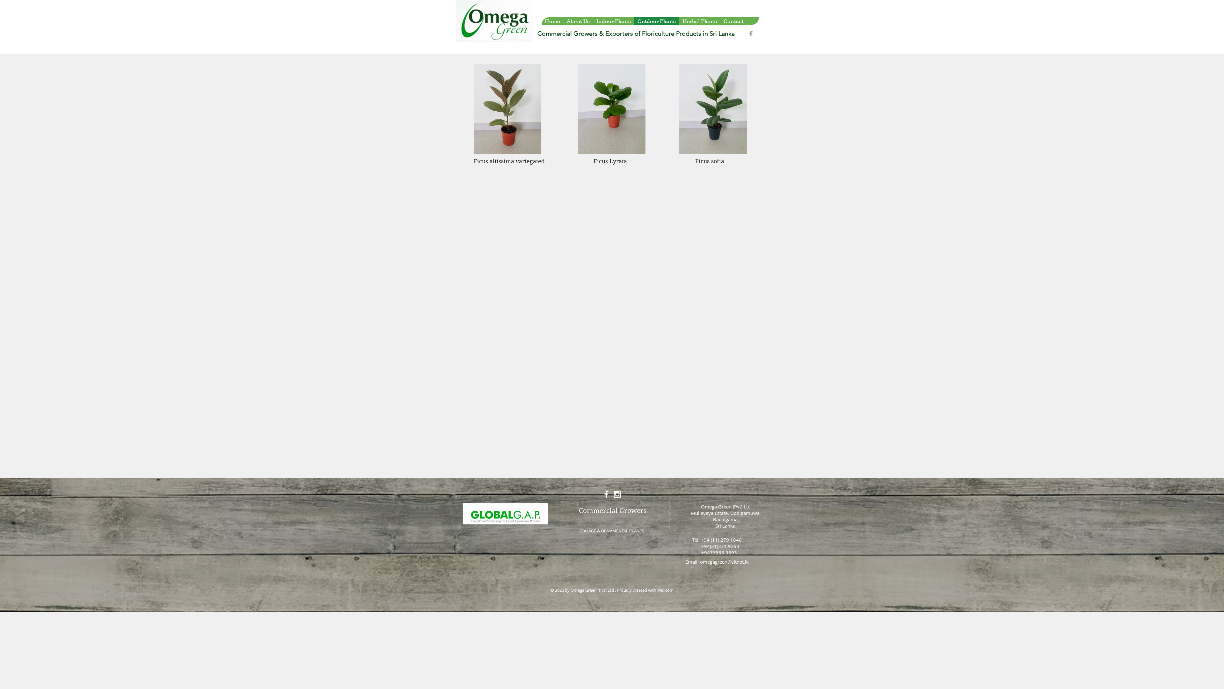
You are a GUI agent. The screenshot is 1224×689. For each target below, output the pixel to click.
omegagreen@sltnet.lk (724, 562)
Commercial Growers (612, 511)
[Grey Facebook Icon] (751, 33)
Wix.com (665, 590)
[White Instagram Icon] (617, 494)
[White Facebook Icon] (606, 494)
